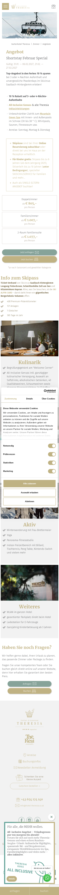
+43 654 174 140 (32, 799)
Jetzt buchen (27, 259)
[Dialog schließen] (51, 817)
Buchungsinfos (32, 761)
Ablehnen (29, 501)
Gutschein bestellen (28, 786)
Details (12, 879)
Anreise (31, 755)
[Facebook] (21, 820)
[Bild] (29, 338)
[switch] (52, 454)
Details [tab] (29, 399)
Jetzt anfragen (27, 252)
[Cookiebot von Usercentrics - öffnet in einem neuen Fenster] (44, 391)
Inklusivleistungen (19, 108)
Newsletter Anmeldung (32, 767)
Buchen (27, 691)
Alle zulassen (29, 483)
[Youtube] (37, 820)
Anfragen (27, 684)
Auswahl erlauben (29, 492)
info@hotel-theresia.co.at (32, 805)
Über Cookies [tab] (48, 399)
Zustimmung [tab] (11, 399)
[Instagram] (29, 820)
